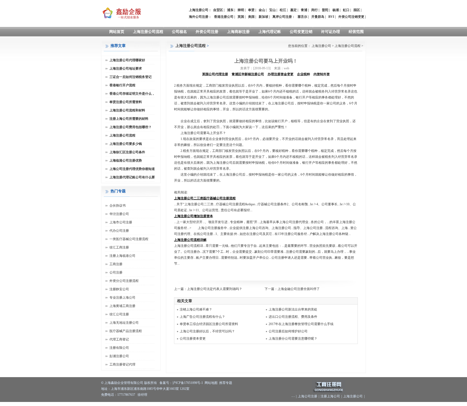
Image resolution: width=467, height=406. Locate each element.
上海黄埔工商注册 (122, 306)
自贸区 (218, 10)
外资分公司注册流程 (124, 281)
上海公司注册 (307, 396)
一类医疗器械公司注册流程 (128, 239)
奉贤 (251, 10)
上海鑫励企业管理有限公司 (123, 383)
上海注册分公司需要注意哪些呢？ (293, 338)
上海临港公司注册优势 (125, 160)
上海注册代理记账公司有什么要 (132, 177)
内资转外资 (321, 74)
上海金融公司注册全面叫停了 (299, 289)
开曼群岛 (317, 17)
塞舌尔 (302, 17)
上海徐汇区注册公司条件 (127, 152)
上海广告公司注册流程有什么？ (202, 317)
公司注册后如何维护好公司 (288, 331)
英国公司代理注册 (215, 74)
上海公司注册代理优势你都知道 (132, 169)
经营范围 (356, 32)
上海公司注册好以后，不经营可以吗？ (207, 331)
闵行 (314, 10)
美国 (251, 17)
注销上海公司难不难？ (196, 309)
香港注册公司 (224, 17)
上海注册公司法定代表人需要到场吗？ (214, 289)
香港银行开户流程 (122, 85)
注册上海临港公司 (122, 256)
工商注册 (115, 264)
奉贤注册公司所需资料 (125, 102)
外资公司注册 (207, 32)
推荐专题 (225, 383)
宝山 (272, 10)
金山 (262, 10)
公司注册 (115, 272)
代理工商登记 (119, 339)
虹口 (346, 10)
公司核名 (179, 32)
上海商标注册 (238, 32)
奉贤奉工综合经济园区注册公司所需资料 (209, 324)
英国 (241, 17)
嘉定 (293, 10)
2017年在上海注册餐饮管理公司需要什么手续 (301, 324)
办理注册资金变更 (280, 74)
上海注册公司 (321, 46)
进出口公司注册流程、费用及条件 (293, 317)
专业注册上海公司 (122, 297)
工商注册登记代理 (122, 364)
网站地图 (211, 383)
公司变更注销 (301, 32)
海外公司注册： (200, 17)
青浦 (304, 10)
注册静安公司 (119, 289)
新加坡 (263, 17)
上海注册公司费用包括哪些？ (130, 127)
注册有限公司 (119, 348)
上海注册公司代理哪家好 (127, 60)
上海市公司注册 (120, 222)
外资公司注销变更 (351, 17)
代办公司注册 (119, 231)
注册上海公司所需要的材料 (128, 119)
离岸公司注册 (282, 17)
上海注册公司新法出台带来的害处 (293, 309)
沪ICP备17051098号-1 (187, 383)
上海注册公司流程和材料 (127, 110)
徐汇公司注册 (119, 314)
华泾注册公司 (119, 214)
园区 (356, 10)
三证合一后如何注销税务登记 (130, 77)
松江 (283, 10)
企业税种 (303, 74)
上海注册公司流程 (148, 32)
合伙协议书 (117, 205)
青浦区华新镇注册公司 (248, 74)
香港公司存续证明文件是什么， (132, 93)
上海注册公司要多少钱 (125, 144)
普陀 (325, 10)
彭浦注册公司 (119, 356)
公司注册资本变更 (193, 338)
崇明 (241, 10)
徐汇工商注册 (119, 247)
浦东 (230, 10)
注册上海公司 (330, 396)
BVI (331, 17)
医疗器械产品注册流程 (125, 331)
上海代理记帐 (269, 32)
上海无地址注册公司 (124, 323)
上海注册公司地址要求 (125, 68)
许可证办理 (330, 32)
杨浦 (335, 10)
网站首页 (116, 32)
